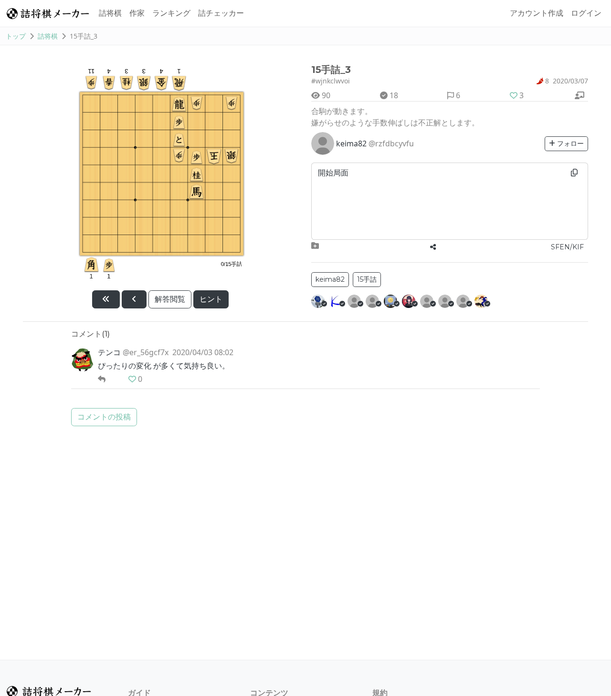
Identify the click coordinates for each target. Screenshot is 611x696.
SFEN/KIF (567, 247)
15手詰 (367, 279)
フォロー (569, 143)
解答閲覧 (170, 299)
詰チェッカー (221, 13)
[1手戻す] (134, 299)
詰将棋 (110, 13)
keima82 (330, 279)
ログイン (586, 13)
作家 (137, 13)
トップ (16, 36)
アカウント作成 (536, 13)
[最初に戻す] (106, 299)
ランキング (171, 13)
